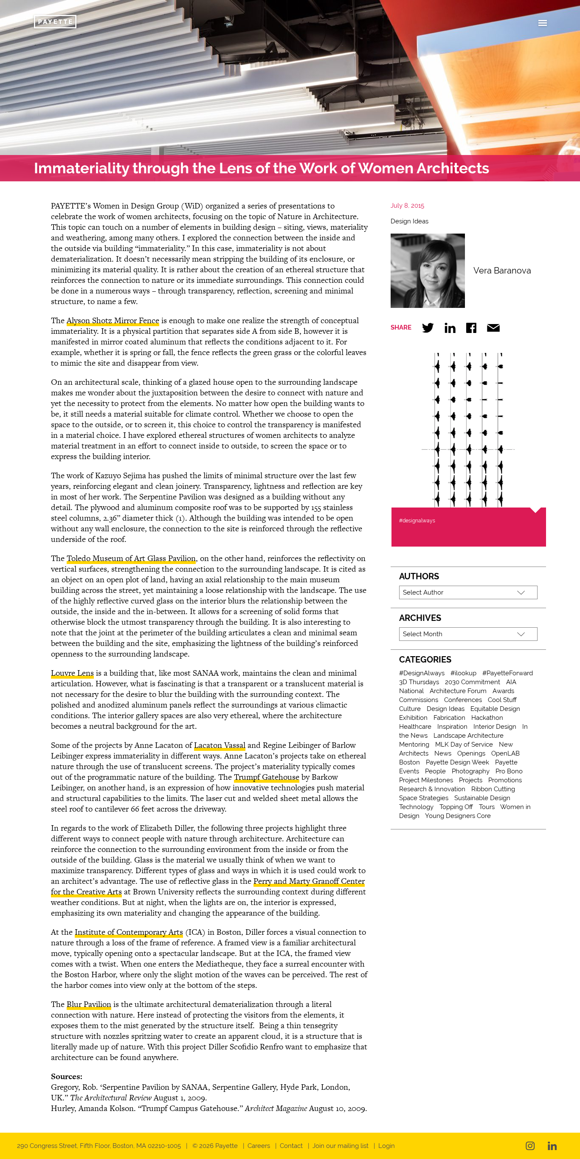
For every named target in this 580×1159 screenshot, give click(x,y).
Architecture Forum (458, 691)
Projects (470, 780)
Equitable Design (495, 709)
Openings (471, 753)
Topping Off (456, 807)
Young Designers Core (458, 816)
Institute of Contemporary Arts (129, 932)
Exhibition (413, 718)
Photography (471, 771)
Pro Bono (509, 771)
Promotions (505, 780)
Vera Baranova (502, 270)
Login (386, 1146)
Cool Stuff (502, 700)
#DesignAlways (422, 673)
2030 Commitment (472, 682)
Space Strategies (423, 798)
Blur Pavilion (89, 1004)
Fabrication (449, 718)
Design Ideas (409, 221)
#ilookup (463, 673)
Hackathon (487, 718)
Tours (487, 807)
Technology (416, 807)
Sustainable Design (482, 798)
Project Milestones (426, 780)
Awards (503, 691)
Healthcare (415, 726)
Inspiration (452, 726)
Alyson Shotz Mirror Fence (113, 320)
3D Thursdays (419, 682)
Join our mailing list (341, 1146)
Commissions (418, 700)
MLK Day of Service (464, 744)
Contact (291, 1146)
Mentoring (414, 744)
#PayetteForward (507, 673)
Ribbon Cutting (493, 789)
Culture (410, 709)
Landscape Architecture (469, 735)
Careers (259, 1146)
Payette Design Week (457, 762)
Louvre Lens (72, 673)
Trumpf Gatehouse (266, 777)
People (435, 771)
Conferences (463, 700)
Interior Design (494, 726)
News (442, 753)
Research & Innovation (432, 789)
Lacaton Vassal (219, 745)
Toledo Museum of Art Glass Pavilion (131, 558)
